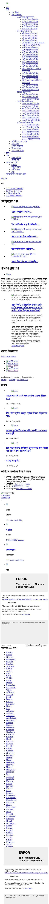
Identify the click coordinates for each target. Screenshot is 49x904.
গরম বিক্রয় (15, 12)
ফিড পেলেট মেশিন (17, 150)
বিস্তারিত (21, 346)
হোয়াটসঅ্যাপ (5, 498)
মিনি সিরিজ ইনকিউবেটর (24, 31)
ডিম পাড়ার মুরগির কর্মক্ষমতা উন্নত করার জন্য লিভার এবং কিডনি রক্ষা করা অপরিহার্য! (27, 449)
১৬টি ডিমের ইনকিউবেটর (30, 50)
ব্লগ (12, 172)
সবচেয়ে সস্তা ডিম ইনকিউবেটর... (24, 236)
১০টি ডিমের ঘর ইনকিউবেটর (31, 45)
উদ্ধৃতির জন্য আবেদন (8, 357)
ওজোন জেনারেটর (17, 146)
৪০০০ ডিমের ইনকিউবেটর (30, 132)
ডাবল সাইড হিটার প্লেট (29, 29)
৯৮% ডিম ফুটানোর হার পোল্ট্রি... (24, 261)
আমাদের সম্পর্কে (11, 162)
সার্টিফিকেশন (15, 169)
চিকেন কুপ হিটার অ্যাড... (21, 211)
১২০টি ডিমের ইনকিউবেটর (30, 104)
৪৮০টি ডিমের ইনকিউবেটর (30, 108)
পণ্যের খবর (15, 160)
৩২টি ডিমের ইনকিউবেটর (30, 59)
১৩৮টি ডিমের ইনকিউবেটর (30, 99)
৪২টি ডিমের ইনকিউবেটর (30, 66)
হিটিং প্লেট (15, 143)
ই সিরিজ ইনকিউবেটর (23, 92)
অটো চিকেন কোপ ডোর (19, 141)
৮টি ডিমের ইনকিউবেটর (29, 38)
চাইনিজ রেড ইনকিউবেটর (25, 122)
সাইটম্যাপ (12, 380)
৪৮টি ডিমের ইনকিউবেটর (30, 73)
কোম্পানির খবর (16, 157)
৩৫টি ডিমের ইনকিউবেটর (30, 61)
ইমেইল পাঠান (5, 495)
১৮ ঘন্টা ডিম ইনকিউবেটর (30, 22)
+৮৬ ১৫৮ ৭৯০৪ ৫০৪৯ (24, 488)
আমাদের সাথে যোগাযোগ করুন (16, 174)
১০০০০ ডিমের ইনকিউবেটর (31, 139)
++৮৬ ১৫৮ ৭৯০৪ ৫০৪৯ (15, 560)
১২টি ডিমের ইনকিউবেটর (30, 47)
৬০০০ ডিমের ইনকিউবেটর (30, 134)
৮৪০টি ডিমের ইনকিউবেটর (30, 115)
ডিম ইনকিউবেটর (16, 15)
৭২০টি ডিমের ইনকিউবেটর (30, 113)
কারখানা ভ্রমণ (16, 167)
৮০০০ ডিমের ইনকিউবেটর (30, 136)
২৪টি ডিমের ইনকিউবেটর (30, 54)
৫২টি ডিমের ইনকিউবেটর (30, 75)
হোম (7, 8)
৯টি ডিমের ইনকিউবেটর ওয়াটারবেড (33, 43)
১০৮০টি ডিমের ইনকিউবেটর (31, 120)
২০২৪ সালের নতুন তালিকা (25, 17)
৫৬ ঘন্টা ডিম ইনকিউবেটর (30, 24)
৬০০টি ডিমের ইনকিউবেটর (30, 111)
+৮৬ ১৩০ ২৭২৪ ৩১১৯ (14, 520)
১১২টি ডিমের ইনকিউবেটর (30, 90)
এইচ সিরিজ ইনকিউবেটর (25, 101)
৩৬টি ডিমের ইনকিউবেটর (30, 64)
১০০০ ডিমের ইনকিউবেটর (30, 127)
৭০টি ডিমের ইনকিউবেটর (30, 26)
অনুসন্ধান (14, 346)
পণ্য (7, 10)
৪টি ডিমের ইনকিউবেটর (29, 33)
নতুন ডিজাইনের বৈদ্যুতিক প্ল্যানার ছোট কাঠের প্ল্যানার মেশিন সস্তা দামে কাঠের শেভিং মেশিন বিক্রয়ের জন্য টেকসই (26, 307)
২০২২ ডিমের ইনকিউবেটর (14, 189)
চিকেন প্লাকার (16, 148)
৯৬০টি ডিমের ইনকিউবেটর (30, 118)
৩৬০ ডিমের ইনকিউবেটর (30, 106)
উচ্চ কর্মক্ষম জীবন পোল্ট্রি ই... (23, 249)
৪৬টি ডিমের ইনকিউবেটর (30, 94)
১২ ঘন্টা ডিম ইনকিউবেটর (30, 19)
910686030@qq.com (20, 486)
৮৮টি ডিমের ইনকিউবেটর (30, 85)
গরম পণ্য (4, 380)
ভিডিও (8, 153)
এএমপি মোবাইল (22, 380)
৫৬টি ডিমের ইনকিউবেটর (30, 78)
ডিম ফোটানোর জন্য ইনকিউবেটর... (25, 224)
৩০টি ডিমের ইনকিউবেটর (30, 57)
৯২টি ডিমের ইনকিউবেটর (30, 97)
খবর (7, 155)
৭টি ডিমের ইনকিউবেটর (29, 36)
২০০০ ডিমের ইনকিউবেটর (30, 129)
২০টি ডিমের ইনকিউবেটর (30, 52)
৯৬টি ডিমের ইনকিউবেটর (30, 87)
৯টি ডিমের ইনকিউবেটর (29, 40)
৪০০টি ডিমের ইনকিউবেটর (30, 125)
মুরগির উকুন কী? (12, 460)
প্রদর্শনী (14, 164)
